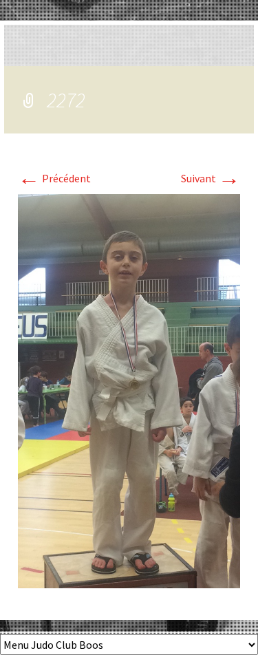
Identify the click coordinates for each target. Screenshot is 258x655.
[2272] (129, 390)
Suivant (210, 178)
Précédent (54, 178)
